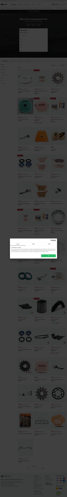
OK (48, 255)
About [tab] (49, 243)
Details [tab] (33, 243)
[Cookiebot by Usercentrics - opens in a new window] (51, 240)
